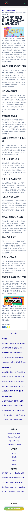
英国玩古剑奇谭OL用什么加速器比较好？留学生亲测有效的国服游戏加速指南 (14, 410)
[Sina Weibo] (8, 327)
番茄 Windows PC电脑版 (14, 433)
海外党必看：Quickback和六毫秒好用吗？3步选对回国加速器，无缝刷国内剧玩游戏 (14, 343)
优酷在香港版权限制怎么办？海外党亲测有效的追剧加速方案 (14, 391)
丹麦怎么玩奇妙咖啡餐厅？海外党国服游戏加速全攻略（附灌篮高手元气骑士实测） (14, 401)
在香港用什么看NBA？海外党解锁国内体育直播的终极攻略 (14, 377)
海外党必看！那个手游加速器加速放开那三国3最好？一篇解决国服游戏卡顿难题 (14, 420)
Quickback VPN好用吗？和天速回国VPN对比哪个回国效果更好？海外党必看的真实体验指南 (14, 362)
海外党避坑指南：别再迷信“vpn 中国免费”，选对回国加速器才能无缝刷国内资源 (14, 348)
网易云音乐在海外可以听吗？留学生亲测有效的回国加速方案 (14, 386)
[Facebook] (3, 327)
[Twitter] (6, 327)
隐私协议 (14, 457)
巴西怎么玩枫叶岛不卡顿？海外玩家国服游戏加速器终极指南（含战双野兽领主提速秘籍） (14, 405)
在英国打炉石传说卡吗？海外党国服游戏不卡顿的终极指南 (14, 415)
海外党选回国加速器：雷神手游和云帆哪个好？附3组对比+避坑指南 (14, 357)
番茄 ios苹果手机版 (14, 441)
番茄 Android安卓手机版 (14, 444)
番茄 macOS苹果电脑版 (14, 437)
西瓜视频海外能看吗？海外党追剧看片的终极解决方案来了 (14, 372)
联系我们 (14, 464)
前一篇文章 (14, 333)
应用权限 (14, 460)
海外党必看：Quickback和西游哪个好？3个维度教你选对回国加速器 (14, 352)
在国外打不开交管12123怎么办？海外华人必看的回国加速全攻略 (14, 381)
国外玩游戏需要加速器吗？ (9, 306)
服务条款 (14, 453)
